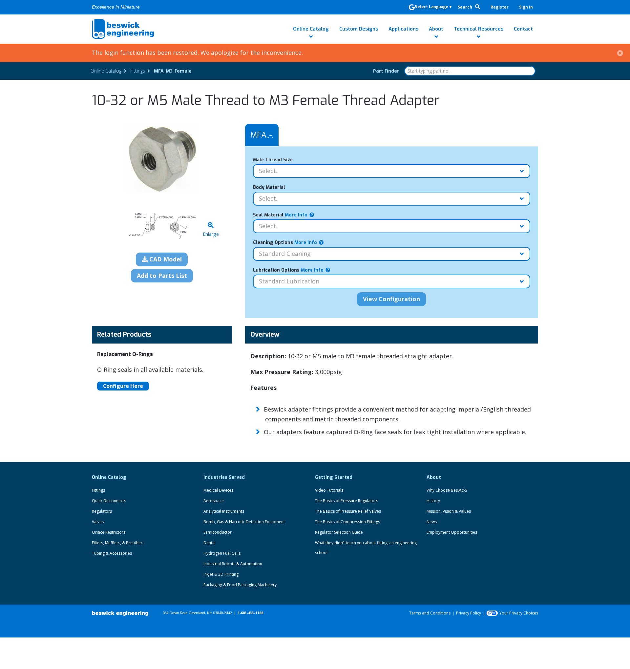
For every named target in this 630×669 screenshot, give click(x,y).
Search (465, 7)
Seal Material (280, 215)
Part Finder (386, 71)
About (436, 29)
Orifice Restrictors (108, 532)
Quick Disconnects (109, 500)
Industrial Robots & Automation (232, 564)
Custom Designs (358, 29)
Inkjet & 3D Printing (221, 574)
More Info (295, 215)
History (433, 500)
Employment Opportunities (452, 532)
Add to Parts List (162, 275)
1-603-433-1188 (250, 613)
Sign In (526, 7)
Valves (98, 521)
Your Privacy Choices (518, 613)
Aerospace (213, 500)
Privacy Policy (468, 613)
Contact (523, 29)
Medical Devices (218, 490)
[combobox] (470, 71)
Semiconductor (217, 532)
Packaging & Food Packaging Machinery (240, 585)
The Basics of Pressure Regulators (346, 500)
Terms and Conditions (430, 613)
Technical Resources (478, 29)
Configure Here (123, 386)
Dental (209, 543)
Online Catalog (311, 29)
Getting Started (333, 477)
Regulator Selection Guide (339, 532)
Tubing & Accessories (112, 553)
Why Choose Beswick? (447, 490)
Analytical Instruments (223, 511)
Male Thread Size (273, 160)
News (432, 521)
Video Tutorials (329, 490)
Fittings (98, 490)
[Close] (620, 53)
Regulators (102, 511)
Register (500, 7)
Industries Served (224, 477)
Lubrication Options (288, 270)
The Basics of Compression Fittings (347, 521)
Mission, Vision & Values (449, 511)
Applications (403, 29)
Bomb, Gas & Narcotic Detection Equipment (244, 521)
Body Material (269, 187)
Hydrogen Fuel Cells (222, 553)
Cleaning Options (285, 242)
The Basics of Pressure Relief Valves (348, 511)
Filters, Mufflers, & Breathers (118, 543)
